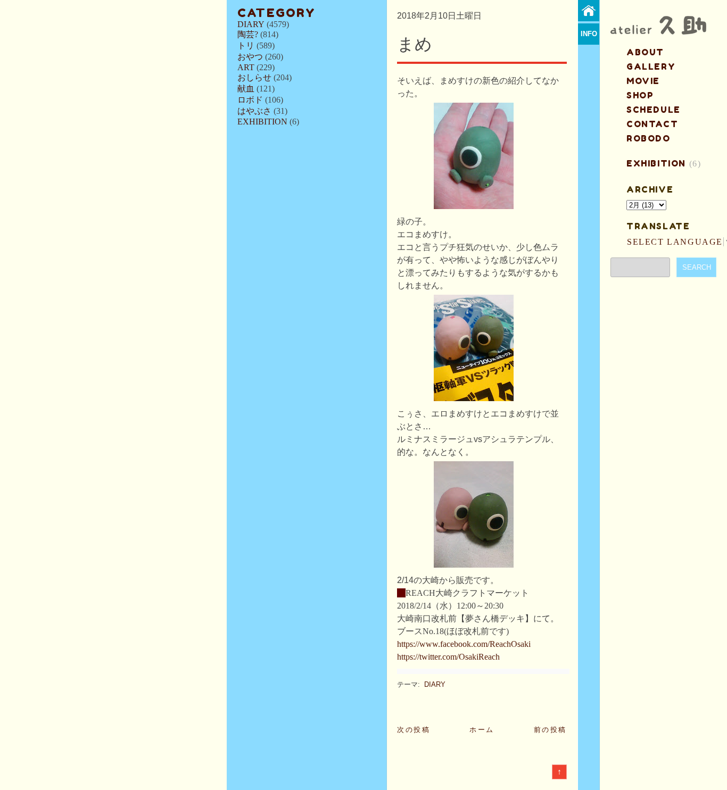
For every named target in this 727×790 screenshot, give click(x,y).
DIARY (251, 24)
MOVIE (643, 81)
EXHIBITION (262, 121)
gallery (650, 66)
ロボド (250, 99)
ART (245, 67)
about (645, 52)
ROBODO (648, 138)
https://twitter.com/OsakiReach (448, 656)
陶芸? (247, 34)
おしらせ (254, 77)
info (589, 34)
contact (652, 124)
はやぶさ (254, 110)
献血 (245, 88)
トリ (245, 45)
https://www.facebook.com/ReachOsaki (464, 643)
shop (640, 95)
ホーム (481, 730)
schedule (653, 109)
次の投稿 (413, 730)
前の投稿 (550, 730)
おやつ (250, 56)
